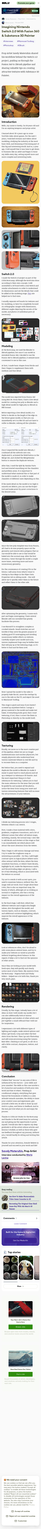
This (29, 293)
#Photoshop (8, 45)
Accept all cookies (22, 1511)
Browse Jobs (20, 1327)
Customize (22, 1521)
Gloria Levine (9, 23)
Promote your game (26, 3)
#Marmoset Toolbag (25, 41)
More (19, 1286)
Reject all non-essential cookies (21, 1516)
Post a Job (21, 1374)
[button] (20, 101)
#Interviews (8, 41)
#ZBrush (21, 45)
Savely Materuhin (10, 19)
